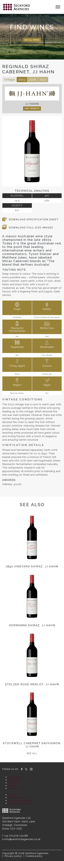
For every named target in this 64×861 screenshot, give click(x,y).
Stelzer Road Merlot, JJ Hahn (32, 684)
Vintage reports (17, 797)
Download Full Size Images (31, 227)
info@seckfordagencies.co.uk (22, 839)
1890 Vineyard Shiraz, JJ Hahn (32, 566)
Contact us (15, 788)
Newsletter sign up (19, 803)
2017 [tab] (43, 79)
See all (32, 753)
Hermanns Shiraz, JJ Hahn (32, 625)
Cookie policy (34, 856)
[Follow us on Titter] (26, 769)
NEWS (12, 785)
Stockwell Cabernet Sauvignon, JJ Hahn (32, 745)
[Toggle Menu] (58, 6)
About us (13, 782)
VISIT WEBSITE (32, 108)
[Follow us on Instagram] (31, 769)
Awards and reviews (20, 800)
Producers (14, 780)
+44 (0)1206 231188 (16, 835)
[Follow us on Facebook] (21, 769)
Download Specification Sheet (34, 219)
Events (12, 794)
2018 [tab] (32, 79)
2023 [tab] (21, 79)
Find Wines (15, 777)
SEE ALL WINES (31, 40)
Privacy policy (13, 856)
